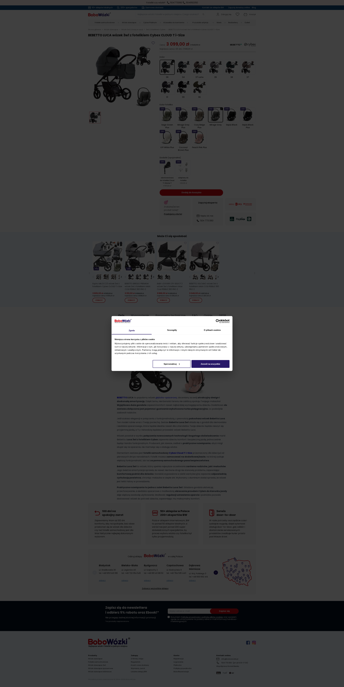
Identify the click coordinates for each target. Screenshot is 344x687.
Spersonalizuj (170, 364)
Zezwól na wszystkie (210, 364)
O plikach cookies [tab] (212, 330)
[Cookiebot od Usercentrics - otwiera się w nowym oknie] (218, 321)
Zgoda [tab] (132, 330)
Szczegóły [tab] (172, 330)
